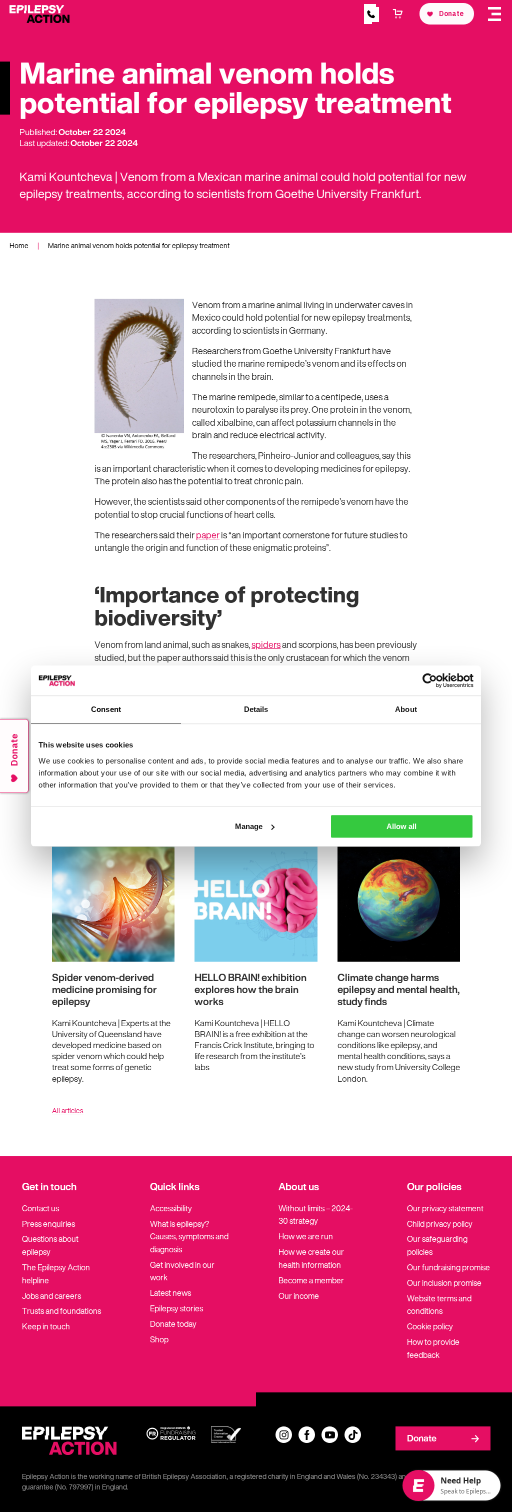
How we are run (305, 1236)
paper (208, 535)
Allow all (401, 826)
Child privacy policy (439, 1224)
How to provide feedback (433, 1348)
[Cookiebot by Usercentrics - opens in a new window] (430, 680)
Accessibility (171, 1208)
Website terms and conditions (439, 1304)
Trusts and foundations (61, 1311)
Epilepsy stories (176, 1308)
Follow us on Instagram (284, 1434)
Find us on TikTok (352, 1434)
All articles (68, 1110)
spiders (266, 644)
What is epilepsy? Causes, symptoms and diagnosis (189, 1236)
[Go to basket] (398, 14)
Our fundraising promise (448, 1267)
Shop (159, 1339)
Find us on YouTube (330, 1434)
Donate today (173, 1324)
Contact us (40, 1208)
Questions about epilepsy (50, 1245)
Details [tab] (256, 709)
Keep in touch (46, 1326)
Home (19, 245)
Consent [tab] (106, 709)
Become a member (311, 1280)
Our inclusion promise (444, 1283)
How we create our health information (311, 1258)
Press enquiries (48, 1224)
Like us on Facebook (306, 1434)
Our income (298, 1296)
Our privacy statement (445, 1208)
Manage (248, 826)
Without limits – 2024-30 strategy (315, 1214)
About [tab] (406, 709)
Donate (421, 1437)
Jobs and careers (51, 1296)
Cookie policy (430, 1326)
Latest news (170, 1293)
